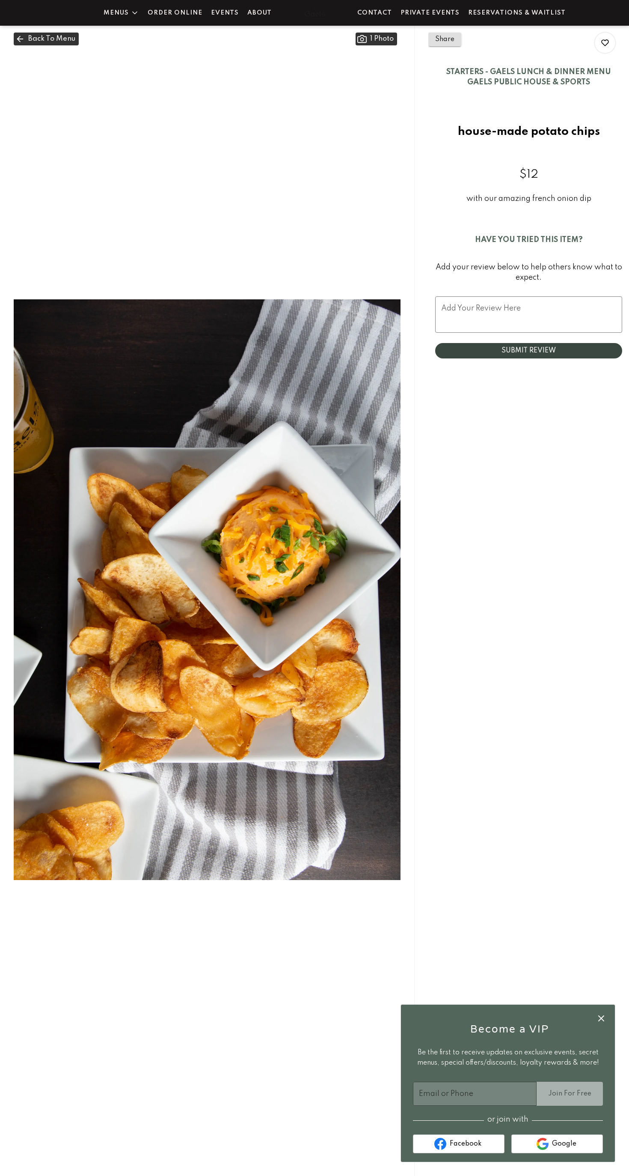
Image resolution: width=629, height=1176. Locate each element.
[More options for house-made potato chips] (605, 43)
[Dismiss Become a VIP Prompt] (601, 1018)
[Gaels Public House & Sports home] (314, 13)
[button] (121, 12)
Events (225, 13)
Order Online (175, 13)
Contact (374, 13)
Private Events (430, 13)
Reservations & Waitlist (517, 13)
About (259, 13)
